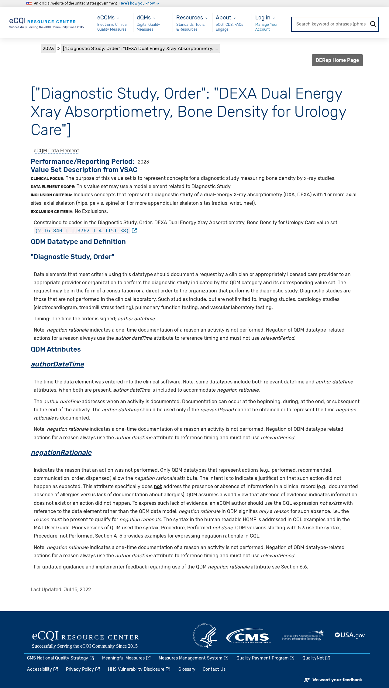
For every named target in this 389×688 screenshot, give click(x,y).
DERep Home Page (337, 60)
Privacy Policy (80, 669)
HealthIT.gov (303, 635)
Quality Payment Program (262, 658)
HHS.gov (205, 635)
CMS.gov (249, 635)
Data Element (63, 150)
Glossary (186, 669)
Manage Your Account (266, 27)
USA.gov (350, 635)
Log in (262, 17)
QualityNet (313, 658)
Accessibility (39, 669)
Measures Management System (190, 658)
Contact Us (214, 669)
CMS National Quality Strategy (57, 658)
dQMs (144, 17)
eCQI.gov (92, 640)
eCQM (40, 150)
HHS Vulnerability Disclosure (136, 669)
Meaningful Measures (123, 658)
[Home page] (46, 22)
